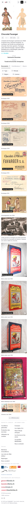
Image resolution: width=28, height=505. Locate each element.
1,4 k (14, 38)
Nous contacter (19, 444)
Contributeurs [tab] (16, 66)
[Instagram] (4, 498)
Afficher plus (15, 418)
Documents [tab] (5, 66)
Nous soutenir (5, 461)
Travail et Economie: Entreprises (14, 61)
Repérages (4, 458)
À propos (17, 425)
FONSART (10, 501)
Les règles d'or (19, 428)
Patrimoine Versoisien (14, 57)
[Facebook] (2, 498)
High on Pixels (13, 503)
